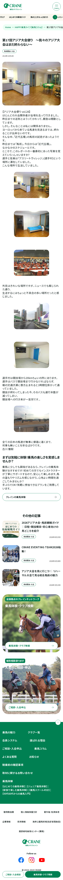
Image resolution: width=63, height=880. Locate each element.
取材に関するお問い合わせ (17, 773)
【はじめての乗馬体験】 (13, 786)
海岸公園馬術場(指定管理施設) (47, 821)
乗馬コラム (40, 748)
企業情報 (6, 821)
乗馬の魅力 (8, 732)
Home (8, 27)
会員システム (9, 740)
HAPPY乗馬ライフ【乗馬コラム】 (28, 27)
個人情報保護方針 (29, 812)
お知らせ (34, 756)
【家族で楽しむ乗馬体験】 (15, 790)
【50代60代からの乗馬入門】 (16, 793)
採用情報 (21, 821)
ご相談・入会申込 (12, 748)
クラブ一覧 (34, 732)
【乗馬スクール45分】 (39, 790)
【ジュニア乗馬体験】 (37, 786)
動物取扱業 (9, 812)
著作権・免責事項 (51, 812)
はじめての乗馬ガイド (17, 17)
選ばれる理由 (37, 740)
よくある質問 (9, 756)
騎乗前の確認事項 (12, 765)
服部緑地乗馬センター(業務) (31, 831)
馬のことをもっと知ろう (39, 17)
